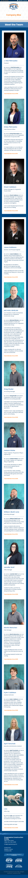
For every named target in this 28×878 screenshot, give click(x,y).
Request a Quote (23, 0)
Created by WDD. (16, 873)
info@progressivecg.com (10, 844)
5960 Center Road (9, 840)
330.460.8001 (5, 0)
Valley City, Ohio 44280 (10, 842)
